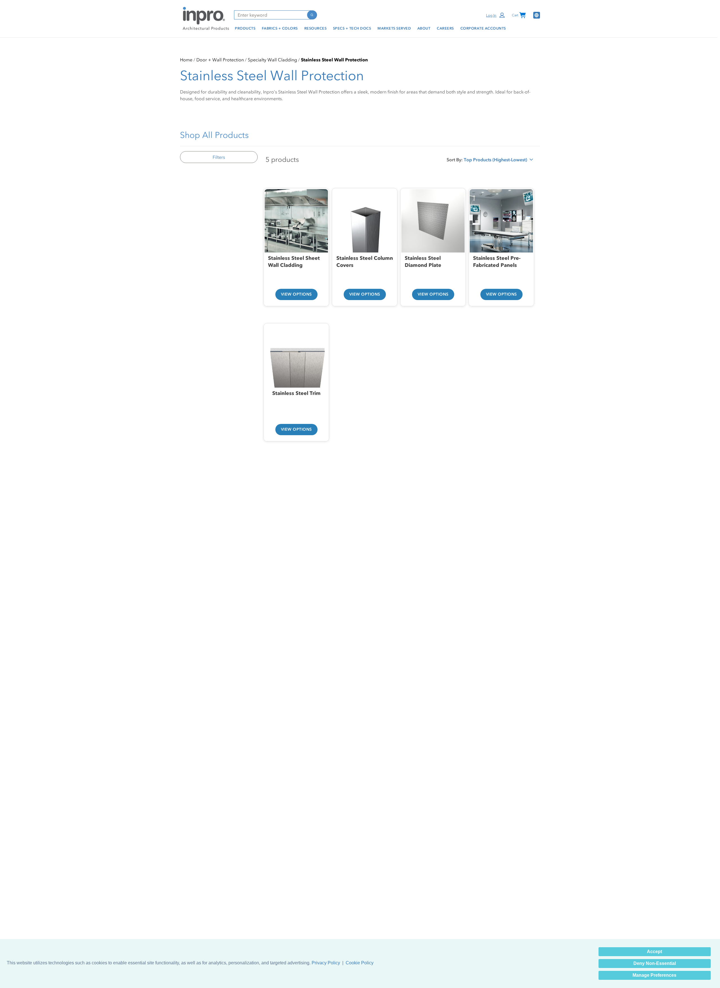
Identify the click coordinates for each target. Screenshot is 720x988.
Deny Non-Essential (654, 963)
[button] (495, 15)
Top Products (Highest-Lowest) (495, 161)
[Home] (205, 18)
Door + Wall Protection (220, 59)
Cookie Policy (360, 962)
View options (296, 294)
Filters (219, 157)
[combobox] (270, 15)
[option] (296, 240)
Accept (654, 951)
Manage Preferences (654, 975)
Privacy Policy (326, 962)
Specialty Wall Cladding (272, 59)
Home (186, 59)
